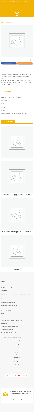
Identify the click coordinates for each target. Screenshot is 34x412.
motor (22, 82)
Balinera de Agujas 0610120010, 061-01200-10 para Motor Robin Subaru (29, 60)
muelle (25, 82)
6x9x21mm (12, 80)
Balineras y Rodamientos (19, 74)
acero (19, 80)
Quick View (17, 155)
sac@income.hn (19, 1)
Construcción (28, 74)
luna (16, 82)
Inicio (2, 20)
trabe (9, 84)
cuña (26, 80)
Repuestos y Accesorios (23, 76)
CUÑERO (5, 82)
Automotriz (9, 74)
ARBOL (23, 80)
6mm (8, 80)
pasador (30, 82)
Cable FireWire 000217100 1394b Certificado (32, 60)
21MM (5, 80)
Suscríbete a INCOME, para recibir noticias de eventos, (20, 393)
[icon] (17, 13)
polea (2, 84)
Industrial (8, 20)
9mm (16, 80)
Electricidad (4, 76)
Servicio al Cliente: (5, 317)
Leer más (17, 158)
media (18, 82)
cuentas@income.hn (17, 320)
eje (8, 82)
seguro (6, 84)
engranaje (11, 82)
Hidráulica (15, 20)
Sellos (2, 78)
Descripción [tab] (7, 91)
